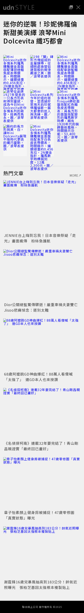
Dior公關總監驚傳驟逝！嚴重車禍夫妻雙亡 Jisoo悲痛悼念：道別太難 (43, 307)
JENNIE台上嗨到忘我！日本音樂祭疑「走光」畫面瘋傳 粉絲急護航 (40, 238)
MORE (74, 175)
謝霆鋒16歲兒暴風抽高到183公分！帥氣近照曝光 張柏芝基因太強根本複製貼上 (40, 584)
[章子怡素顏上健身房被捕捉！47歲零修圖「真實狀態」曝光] (42, 483)
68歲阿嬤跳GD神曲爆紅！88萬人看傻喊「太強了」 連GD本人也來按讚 (38, 376)
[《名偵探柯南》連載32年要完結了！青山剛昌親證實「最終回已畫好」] (42, 414)
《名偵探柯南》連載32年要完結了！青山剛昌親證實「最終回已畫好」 (41, 445)
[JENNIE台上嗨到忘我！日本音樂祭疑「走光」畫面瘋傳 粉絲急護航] (42, 206)
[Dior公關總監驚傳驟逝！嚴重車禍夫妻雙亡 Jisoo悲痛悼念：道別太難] (42, 275)
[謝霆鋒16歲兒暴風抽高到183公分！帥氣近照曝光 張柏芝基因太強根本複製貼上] (42, 552)
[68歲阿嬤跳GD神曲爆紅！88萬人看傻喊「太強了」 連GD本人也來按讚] (42, 344)
